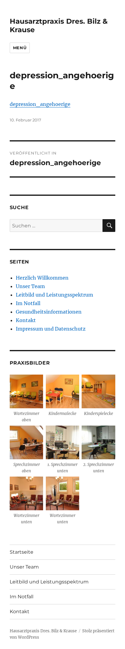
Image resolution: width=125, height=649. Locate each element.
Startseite (21, 552)
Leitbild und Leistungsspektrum (54, 295)
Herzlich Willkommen (42, 278)
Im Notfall (28, 303)
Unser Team (30, 286)
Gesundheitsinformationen (49, 312)
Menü (19, 47)
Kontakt (26, 320)
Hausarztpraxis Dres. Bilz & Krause (43, 631)
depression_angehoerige (40, 104)
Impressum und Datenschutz (51, 329)
